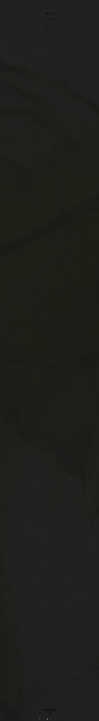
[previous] (2, 358)
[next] (96, 358)
